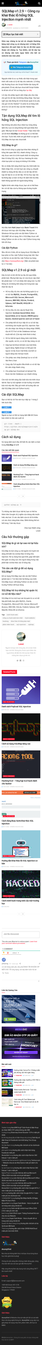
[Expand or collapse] (37, 34)
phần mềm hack (8, 624)
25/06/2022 (6, 906)
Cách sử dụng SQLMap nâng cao (25, 465)
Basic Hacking (8, 739)
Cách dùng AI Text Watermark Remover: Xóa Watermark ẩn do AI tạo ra (26, 1101)
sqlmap (31, 624)
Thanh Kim (19, 1075)
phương (5, 964)
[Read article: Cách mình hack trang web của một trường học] (21, 884)
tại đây (29, 90)
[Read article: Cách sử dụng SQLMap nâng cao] (7, 467)
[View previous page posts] (19, 496)
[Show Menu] (3, 3)
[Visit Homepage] (21, 3)
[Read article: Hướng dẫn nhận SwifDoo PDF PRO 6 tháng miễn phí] (7, 1083)
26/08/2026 (27, 1075)
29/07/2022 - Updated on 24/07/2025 (13, 866)
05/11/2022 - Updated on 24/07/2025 (24, 489)
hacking (6, 621)
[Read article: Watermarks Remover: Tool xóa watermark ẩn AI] (7, 1093)
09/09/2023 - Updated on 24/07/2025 (24, 458)
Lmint (10, 25)
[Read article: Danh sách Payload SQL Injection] (7, 458)
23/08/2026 (27, 1107)
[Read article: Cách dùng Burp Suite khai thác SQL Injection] (7, 486)
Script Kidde (22, 131)
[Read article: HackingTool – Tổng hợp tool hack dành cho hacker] (7, 477)
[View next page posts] (23, 496)
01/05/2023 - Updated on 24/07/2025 (24, 467)
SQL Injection (8, 702)
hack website (30, 618)
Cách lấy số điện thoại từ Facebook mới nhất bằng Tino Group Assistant (21, 1140)
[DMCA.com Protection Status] (7, 1302)
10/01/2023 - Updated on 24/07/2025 (24, 479)
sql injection (21, 624)
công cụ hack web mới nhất (13, 618)
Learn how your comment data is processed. (19, 942)
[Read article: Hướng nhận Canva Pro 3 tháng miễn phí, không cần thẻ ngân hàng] (7, 1073)
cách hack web (12, 615)
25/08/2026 (27, 1085)
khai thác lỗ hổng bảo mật (20, 621)
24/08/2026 (27, 1095)
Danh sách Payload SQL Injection (25, 455)
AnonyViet (19, 1107)
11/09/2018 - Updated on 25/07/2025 (16, 28)
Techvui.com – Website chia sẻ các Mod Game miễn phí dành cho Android (21, 1162)
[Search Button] (39, 3)
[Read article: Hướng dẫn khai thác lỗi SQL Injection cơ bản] (21, 844)
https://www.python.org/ (14, 261)
